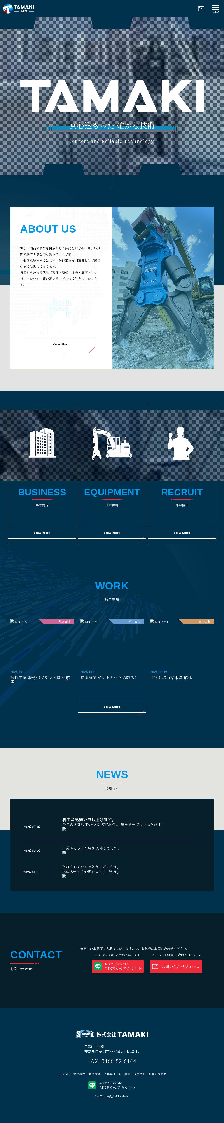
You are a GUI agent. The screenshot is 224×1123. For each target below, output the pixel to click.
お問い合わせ (157, 1074)
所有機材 (109, 1074)
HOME (65, 1074)
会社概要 (79, 1074)
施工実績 (125, 1074)
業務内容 (94, 1074)
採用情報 (140, 1074)
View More (61, 344)
